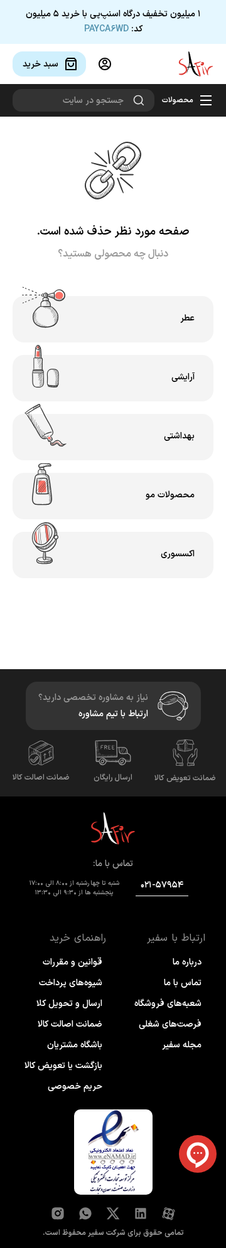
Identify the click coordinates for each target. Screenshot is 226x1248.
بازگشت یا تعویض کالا (63, 1065)
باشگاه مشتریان (74, 1045)
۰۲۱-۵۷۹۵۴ (162, 885)
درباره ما (187, 962)
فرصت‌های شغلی (170, 1024)
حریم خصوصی (75, 1086)
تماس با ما (183, 983)
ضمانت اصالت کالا (41, 777)
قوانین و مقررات (72, 962)
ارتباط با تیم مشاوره (113, 714)
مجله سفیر (182, 1045)
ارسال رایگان (113, 777)
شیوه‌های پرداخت (70, 983)
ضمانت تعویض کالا (185, 778)
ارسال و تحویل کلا (69, 1003)
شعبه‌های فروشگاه (168, 1003)
